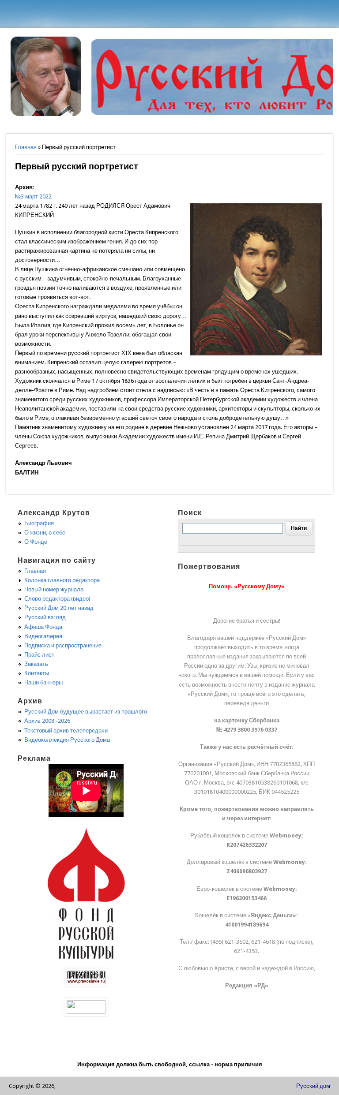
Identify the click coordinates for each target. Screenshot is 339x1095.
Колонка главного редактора (62, 580)
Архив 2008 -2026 (47, 721)
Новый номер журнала (53, 589)
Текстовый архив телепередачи (66, 730)
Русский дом (313, 1086)
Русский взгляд (45, 617)
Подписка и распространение (63, 645)
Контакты (36, 673)
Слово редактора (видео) (57, 598)
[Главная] (46, 114)
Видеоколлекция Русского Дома (67, 739)
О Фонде (35, 541)
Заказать (36, 664)
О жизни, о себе (44, 532)
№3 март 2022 (33, 196)
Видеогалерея (43, 636)
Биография (39, 523)
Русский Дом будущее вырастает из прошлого (85, 711)
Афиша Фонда (43, 627)
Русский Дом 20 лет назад (59, 608)
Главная (26, 147)
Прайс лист (39, 654)
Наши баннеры (43, 682)
